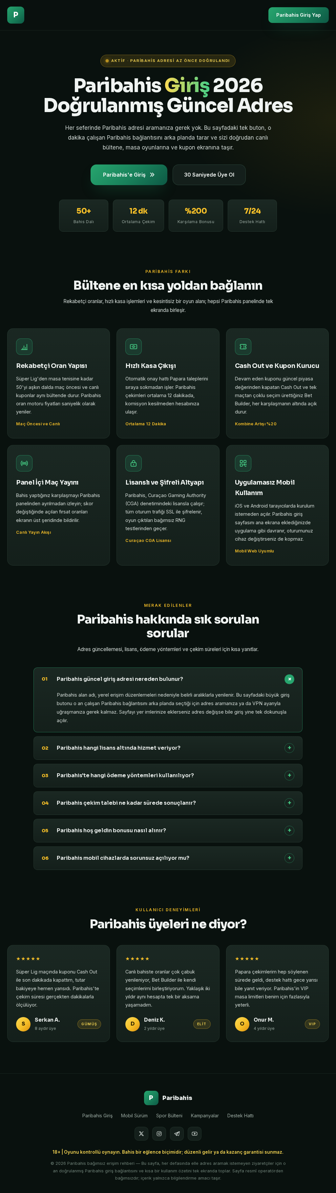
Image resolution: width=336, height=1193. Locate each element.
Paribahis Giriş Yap (298, 15)
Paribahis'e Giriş (124, 174)
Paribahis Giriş (97, 1115)
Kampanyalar (205, 1115)
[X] (141, 1134)
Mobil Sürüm (134, 1115)
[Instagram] (159, 1134)
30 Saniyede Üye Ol (209, 174)
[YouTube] (194, 1134)
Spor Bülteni (169, 1115)
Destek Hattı (240, 1115)
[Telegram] (177, 1134)
